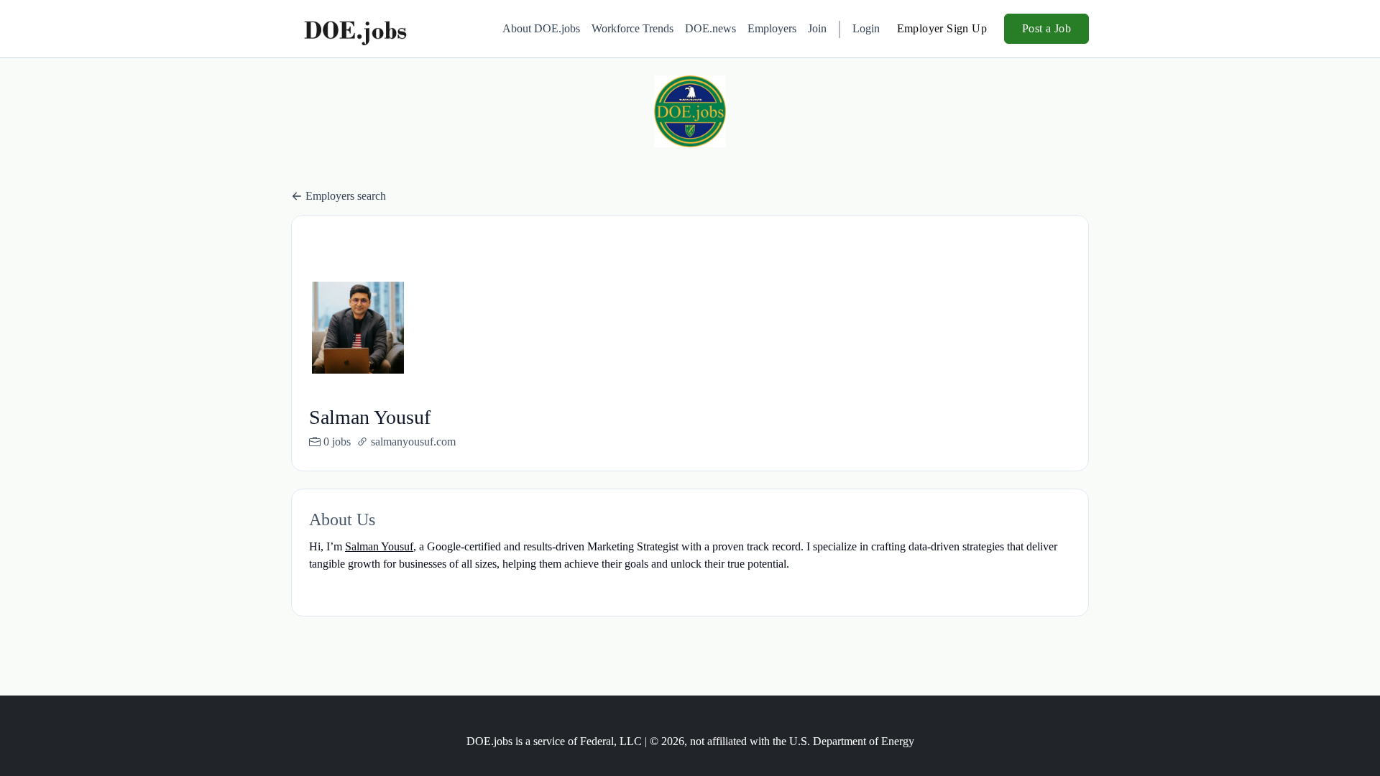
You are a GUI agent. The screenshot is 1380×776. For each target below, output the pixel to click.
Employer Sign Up (942, 28)
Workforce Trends (632, 28)
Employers (772, 28)
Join (817, 28)
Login (866, 28)
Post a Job (1046, 28)
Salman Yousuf (379, 546)
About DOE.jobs (541, 28)
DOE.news (710, 28)
